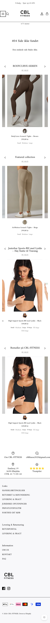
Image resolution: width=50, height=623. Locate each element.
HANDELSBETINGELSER (13, 490)
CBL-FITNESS (13, 613)
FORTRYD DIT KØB (11, 513)
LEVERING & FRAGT (11, 499)
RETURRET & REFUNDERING (16, 495)
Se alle (25, 70)
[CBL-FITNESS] (25, 13)
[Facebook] (3, 588)
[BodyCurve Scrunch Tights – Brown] (24, 101)
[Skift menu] (3, 14)
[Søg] (9, 14)
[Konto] (41, 14)
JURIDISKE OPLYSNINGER (14, 504)
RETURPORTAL (9, 529)
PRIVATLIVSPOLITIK (11, 508)
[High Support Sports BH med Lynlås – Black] (24, 285)
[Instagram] (8, 588)
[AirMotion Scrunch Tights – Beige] (24, 192)
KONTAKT (7, 554)
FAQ (4, 559)
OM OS (5, 550)
